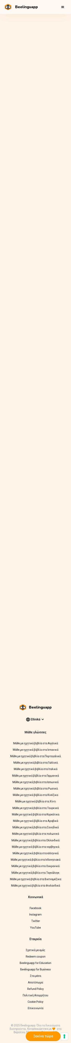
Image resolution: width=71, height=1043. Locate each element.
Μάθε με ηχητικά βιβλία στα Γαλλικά (35, 762)
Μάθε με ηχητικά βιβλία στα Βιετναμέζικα (35, 879)
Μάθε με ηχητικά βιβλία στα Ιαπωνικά (35, 782)
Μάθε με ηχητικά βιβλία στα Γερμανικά (35, 775)
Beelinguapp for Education (35, 962)
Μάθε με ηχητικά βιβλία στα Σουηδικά (35, 827)
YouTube (35, 927)
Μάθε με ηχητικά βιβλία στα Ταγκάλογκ (35, 872)
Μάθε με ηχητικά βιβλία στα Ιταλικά (35, 769)
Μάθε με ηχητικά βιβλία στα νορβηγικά (35, 846)
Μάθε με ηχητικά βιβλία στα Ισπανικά (35, 749)
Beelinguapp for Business (35, 969)
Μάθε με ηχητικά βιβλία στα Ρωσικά (35, 788)
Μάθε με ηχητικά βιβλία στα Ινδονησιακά (35, 859)
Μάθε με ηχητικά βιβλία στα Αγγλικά (35, 743)
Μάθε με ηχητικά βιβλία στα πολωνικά (35, 833)
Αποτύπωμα (35, 982)
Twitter (35, 920)
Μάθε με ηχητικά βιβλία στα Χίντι (35, 801)
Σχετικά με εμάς (35, 950)
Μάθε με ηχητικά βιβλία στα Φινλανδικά (35, 885)
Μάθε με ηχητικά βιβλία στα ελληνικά (36, 853)
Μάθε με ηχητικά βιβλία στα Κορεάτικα (35, 814)
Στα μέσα (35, 975)
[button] (63, 7)
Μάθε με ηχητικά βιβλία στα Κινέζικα (35, 794)
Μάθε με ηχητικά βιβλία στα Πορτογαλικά (35, 756)
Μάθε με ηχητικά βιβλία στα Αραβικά (35, 820)
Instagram (35, 914)
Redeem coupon (35, 956)
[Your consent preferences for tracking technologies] (64, 1036)
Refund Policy (35, 988)
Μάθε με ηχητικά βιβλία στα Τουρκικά (35, 808)
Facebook (35, 908)
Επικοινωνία (35, 1008)
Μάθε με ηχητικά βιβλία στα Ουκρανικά (35, 866)
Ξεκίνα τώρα (43, 1036)
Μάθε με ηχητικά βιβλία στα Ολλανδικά (35, 840)
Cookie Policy (35, 1001)
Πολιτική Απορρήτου (35, 995)
